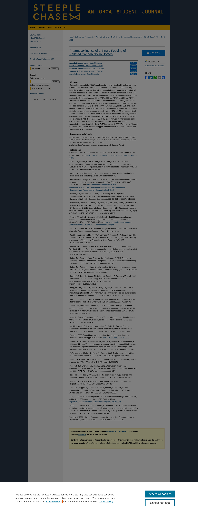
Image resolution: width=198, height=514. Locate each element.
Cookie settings (54, 501)
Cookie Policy (106, 501)
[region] (99, 498)
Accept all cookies (159, 494)
